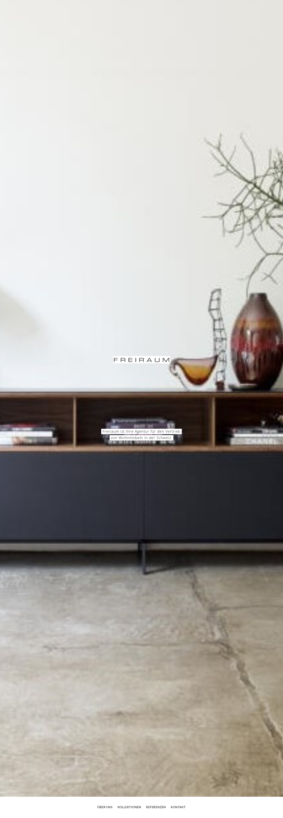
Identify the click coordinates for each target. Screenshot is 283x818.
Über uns (105, 807)
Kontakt (178, 807)
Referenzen (156, 807)
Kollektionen (129, 807)
